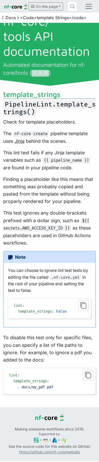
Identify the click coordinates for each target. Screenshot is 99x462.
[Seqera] (36, 440)
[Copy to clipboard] (83, 305)
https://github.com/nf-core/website (49, 452)
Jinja (20, 141)
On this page (46, 6)
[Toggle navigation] (89, 6)
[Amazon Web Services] (45, 440)
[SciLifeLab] (63, 440)
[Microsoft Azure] (54, 440)
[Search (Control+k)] (72, 6)
